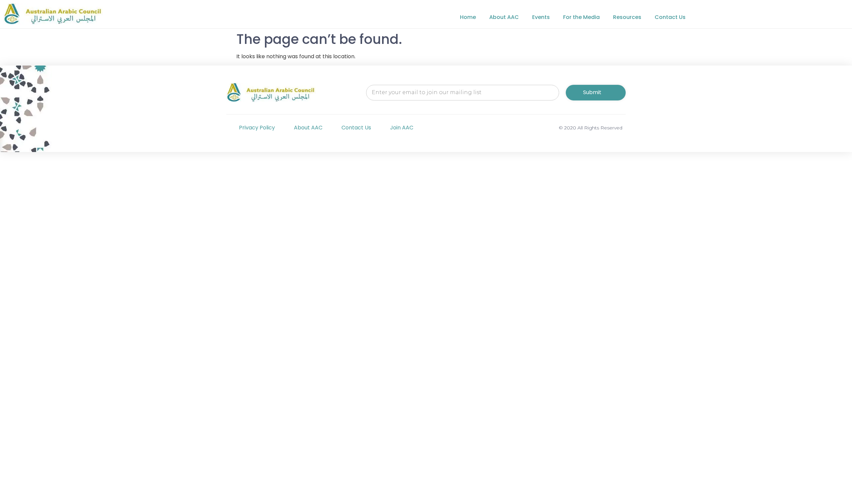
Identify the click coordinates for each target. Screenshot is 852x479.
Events (541, 17)
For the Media (581, 17)
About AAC (504, 17)
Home (468, 17)
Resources (627, 17)
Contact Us (670, 17)
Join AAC (401, 127)
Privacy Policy (257, 127)
